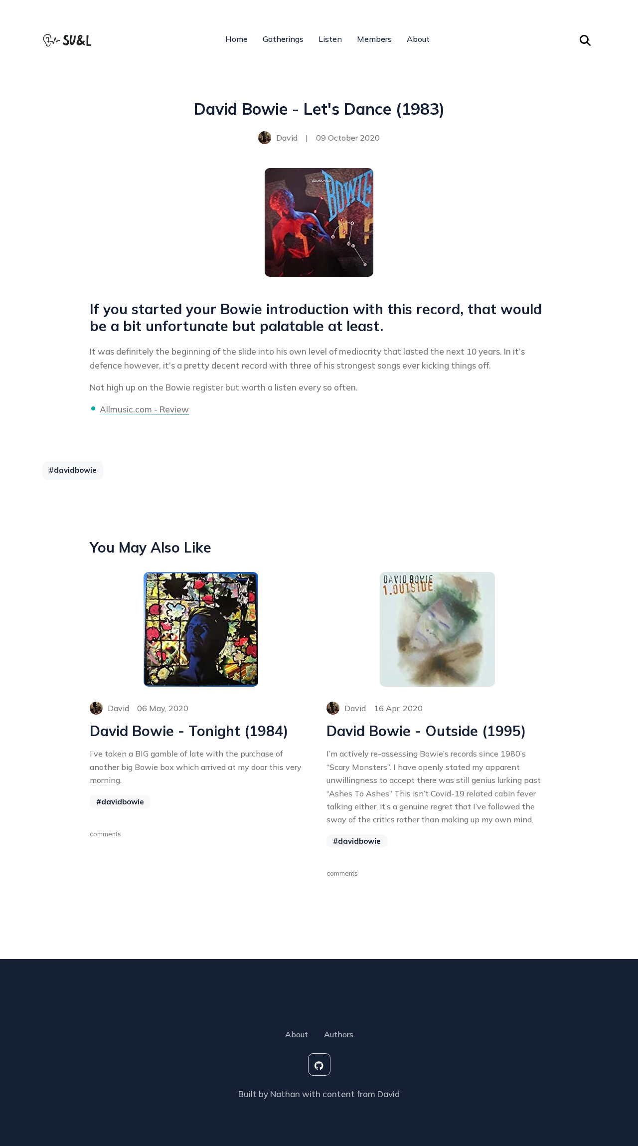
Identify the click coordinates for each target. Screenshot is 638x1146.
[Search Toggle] (585, 39)
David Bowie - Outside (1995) (426, 731)
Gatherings (283, 39)
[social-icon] (319, 1064)
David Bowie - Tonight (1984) (189, 731)
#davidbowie (73, 470)
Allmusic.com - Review (144, 409)
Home (236, 39)
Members (374, 39)
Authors (338, 1034)
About (418, 39)
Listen (330, 39)
